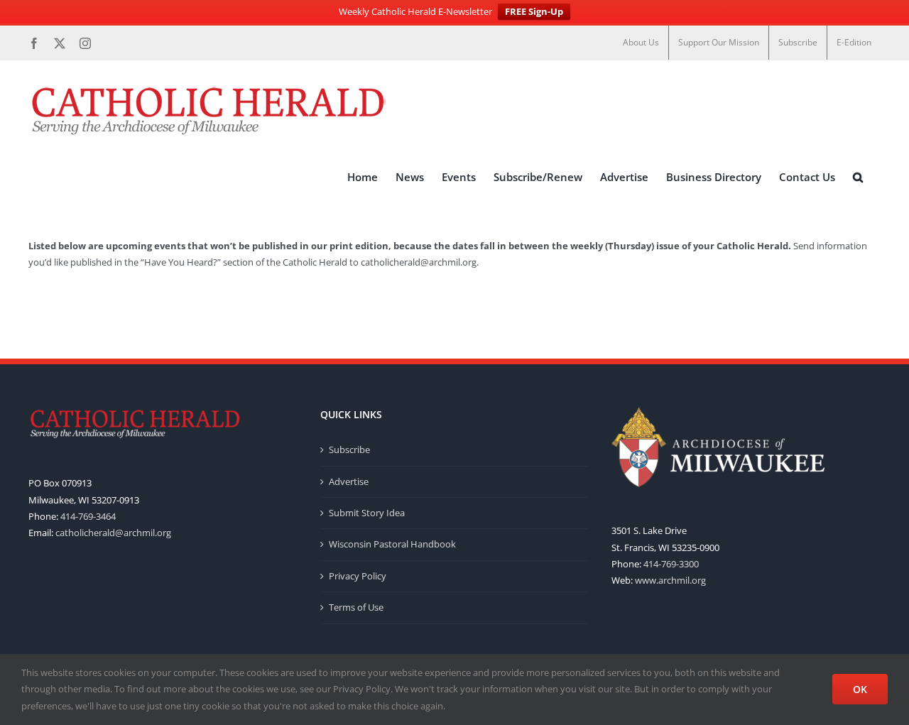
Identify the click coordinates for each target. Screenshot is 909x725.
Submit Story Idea (367, 512)
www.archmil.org (670, 580)
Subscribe (349, 449)
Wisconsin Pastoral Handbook (392, 544)
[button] (858, 177)
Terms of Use (356, 607)
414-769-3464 (88, 516)
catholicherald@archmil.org (419, 262)
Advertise (349, 481)
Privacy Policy (357, 575)
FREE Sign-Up (534, 11)
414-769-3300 (671, 563)
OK (860, 689)
